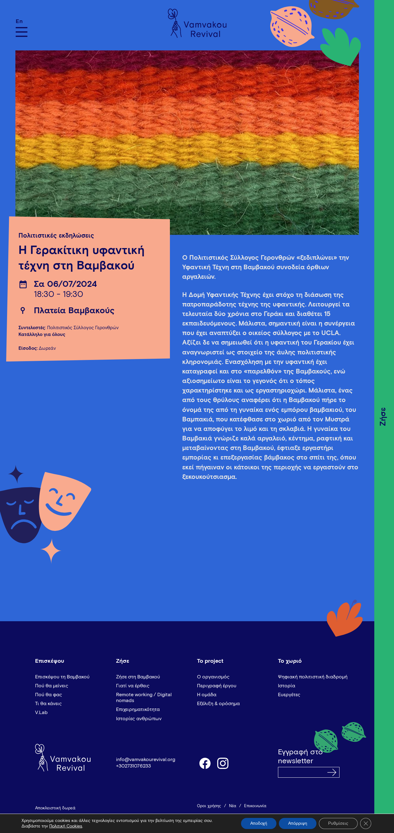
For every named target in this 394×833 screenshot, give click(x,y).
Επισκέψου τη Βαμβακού (62, 676)
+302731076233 (133, 766)
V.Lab (41, 712)
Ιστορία (286, 685)
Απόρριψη (297, 823)
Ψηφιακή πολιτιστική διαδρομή (313, 676)
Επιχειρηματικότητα (138, 709)
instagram (223, 763)
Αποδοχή (258, 823)
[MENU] (21, 32)
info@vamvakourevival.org (145, 759)
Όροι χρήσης (209, 806)
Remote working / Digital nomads (144, 697)
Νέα (232, 806)
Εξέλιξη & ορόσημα (218, 703)
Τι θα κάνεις (48, 703)
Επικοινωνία (255, 806)
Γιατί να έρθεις (133, 685)
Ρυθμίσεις (338, 823)
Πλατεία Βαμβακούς (74, 311)
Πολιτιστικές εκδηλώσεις (56, 236)
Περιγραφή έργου (216, 685)
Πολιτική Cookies (65, 826)
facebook (204, 763)
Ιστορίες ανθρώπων (139, 718)
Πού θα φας (48, 694)
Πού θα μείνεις (51, 685)
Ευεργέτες (289, 694)
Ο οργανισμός (213, 676)
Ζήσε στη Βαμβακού (138, 676)
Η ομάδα (206, 694)
